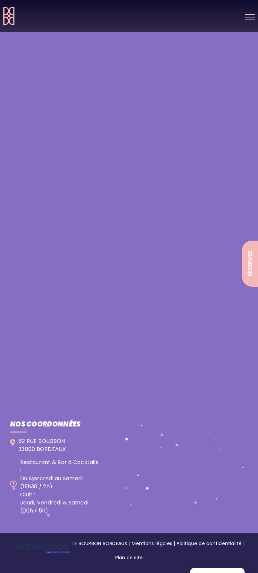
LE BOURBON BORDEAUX (100, 543)
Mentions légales (152, 543)
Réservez (250, 264)
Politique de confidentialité (209, 543)
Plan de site (129, 557)
